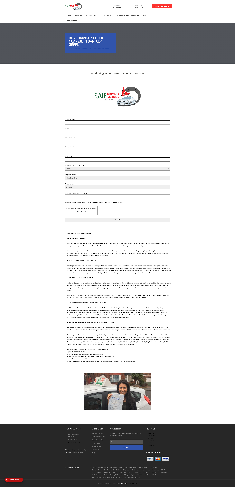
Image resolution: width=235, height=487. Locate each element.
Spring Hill (114, 475)
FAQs (144, 15)
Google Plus (151, 435)
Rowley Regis (162, 472)
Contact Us (95, 450)
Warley (155, 475)
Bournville (143, 468)
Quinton (153, 472)
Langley (114, 472)
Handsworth (146, 470)
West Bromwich (108, 477)
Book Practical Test (98, 436)
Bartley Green (103, 468)
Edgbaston (127, 470)
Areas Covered (108, 15)
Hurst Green (96, 472)
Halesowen (136, 470)
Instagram (151, 445)
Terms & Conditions (98, 433)
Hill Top (163, 470)
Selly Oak (95, 475)
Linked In (151, 440)
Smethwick (104, 475)
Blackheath (133, 468)
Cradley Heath (109, 470)
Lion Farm (122, 472)
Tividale (140, 475)
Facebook (151, 433)
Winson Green (121, 477)
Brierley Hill (153, 468)
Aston (94, 468)
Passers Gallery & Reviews (128, 15)
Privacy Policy (96, 446)
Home (69, 15)
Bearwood (113, 468)
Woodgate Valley (134, 477)
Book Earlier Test (97, 443)
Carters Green (97, 470)
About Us (78, 15)
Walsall (148, 475)
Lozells (130, 472)
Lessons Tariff (92, 15)
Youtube (150, 443)
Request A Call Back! (162, 6)
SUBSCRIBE (126, 447)
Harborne (155, 470)
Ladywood (106, 472)
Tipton (133, 475)
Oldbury (145, 472)
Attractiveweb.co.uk (131, 483)
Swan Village (124, 475)
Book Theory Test (97, 440)
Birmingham (123, 468)
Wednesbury (96, 477)
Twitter (150, 438)
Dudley (118, 470)
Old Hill (138, 472)
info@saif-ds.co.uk (74, 443)
